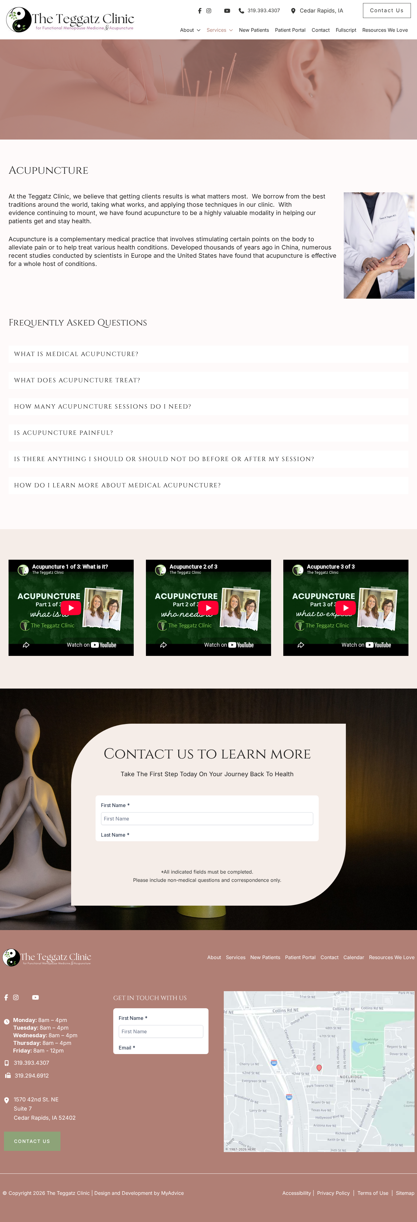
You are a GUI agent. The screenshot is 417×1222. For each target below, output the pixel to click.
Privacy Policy (333, 1193)
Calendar (353, 957)
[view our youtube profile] (227, 11)
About (214, 957)
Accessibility (296, 1193)
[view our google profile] (218, 11)
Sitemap (404, 1193)
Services (235, 957)
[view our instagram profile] (208, 11)
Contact (330, 957)
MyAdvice (172, 1193)
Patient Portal (300, 957)
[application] (197, 30)
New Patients (265, 957)
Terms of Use (373, 1193)
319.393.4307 (264, 10)
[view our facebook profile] (199, 11)
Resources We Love (392, 957)
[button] (387, 10)
